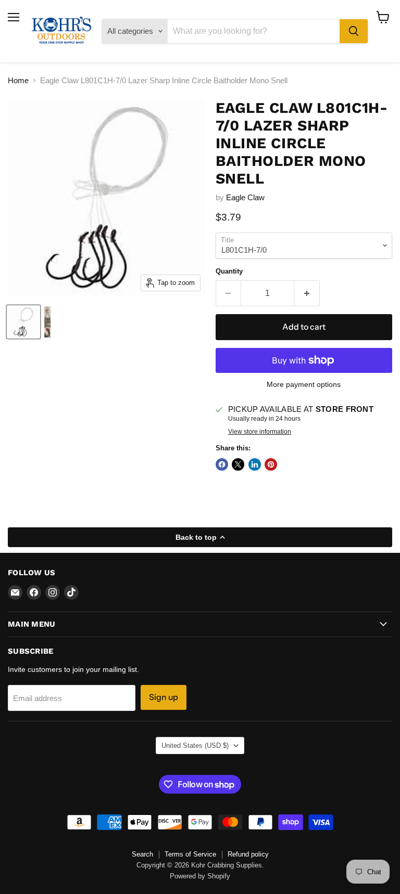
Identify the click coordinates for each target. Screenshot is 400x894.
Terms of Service (190, 854)
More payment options (304, 384)
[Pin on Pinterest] (271, 464)
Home (18, 80)
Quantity (229, 271)
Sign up (163, 697)
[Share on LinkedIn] (254, 464)
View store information (259, 431)
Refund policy (248, 854)
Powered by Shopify (200, 876)
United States (195, 745)
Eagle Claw (245, 197)
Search (142, 854)
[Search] (354, 31)
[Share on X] (238, 464)
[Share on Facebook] (222, 464)
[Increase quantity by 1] (307, 293)
